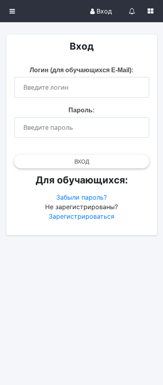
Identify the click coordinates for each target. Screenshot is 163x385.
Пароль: (81, 110)
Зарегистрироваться (81, 216)
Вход (103, 11)
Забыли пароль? (81, 197)
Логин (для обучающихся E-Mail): (81, 70)
